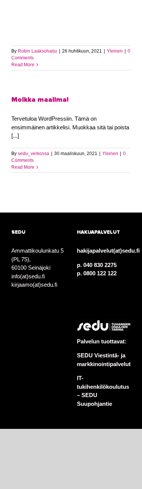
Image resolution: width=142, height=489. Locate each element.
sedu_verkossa (33, 153)
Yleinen (115, 51)
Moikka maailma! (40, 99)
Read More (22, 64)
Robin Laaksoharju (37, 51)
